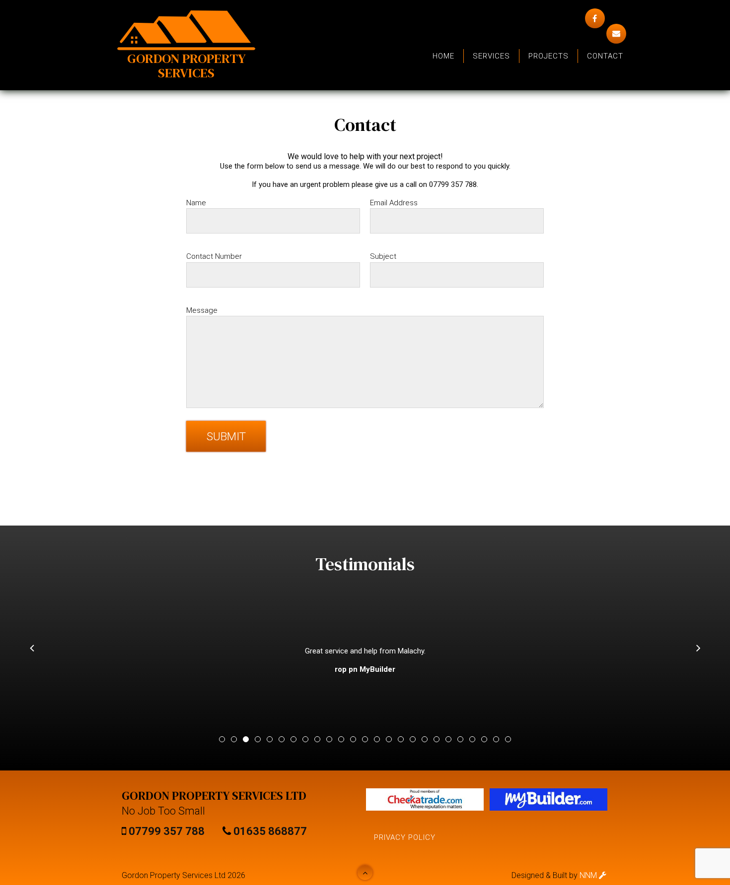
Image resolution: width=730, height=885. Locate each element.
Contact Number (214, 256)
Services (491, 56)
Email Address (394, 202)
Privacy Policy (405, 837)
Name (196, 202)
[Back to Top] (365, 872)
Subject (383, 256)
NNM (589, 875)
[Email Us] (616, 34)
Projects (548, 56)
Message (202, 310)
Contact (605, 56)
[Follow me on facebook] (595, 18)
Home (443, 56)
